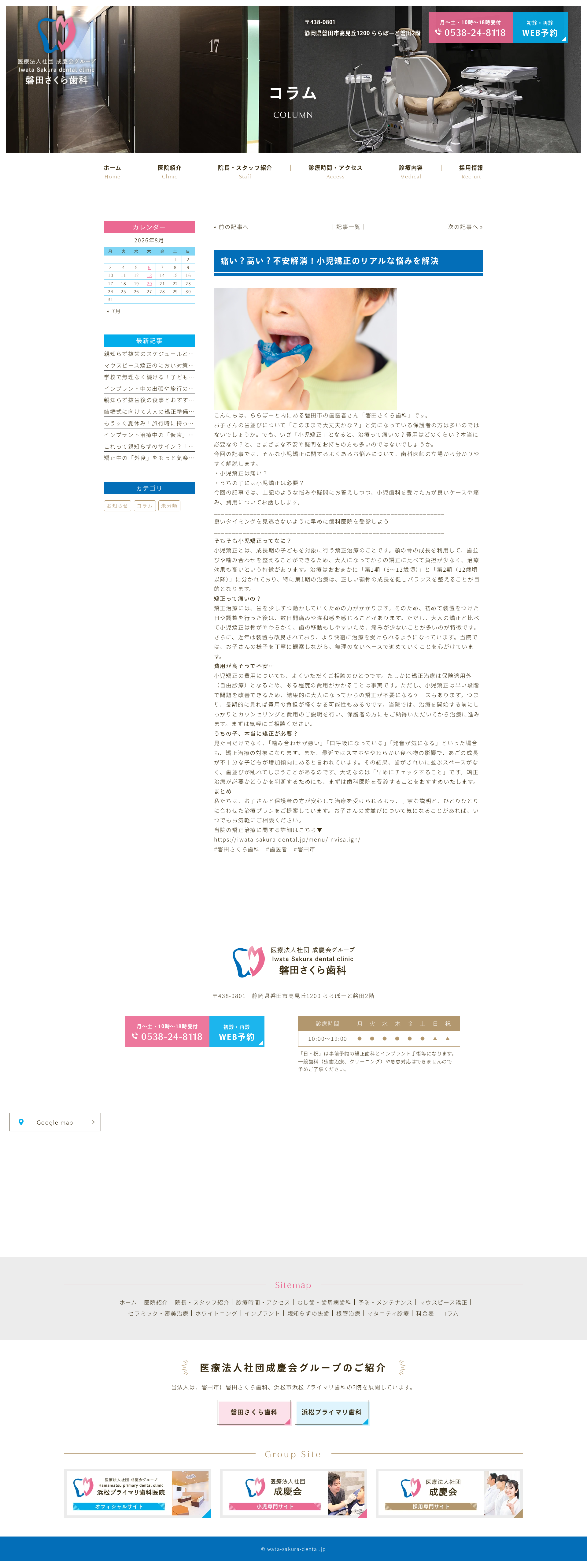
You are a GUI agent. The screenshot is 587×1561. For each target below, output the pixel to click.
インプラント (263, 1313)
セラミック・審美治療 (158, 1313)
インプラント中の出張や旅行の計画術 (155, 388)
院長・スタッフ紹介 (202, 1302)
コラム (145, 505)
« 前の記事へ (231, 226)
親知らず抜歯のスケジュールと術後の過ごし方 (167, 353)
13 (149, 275)
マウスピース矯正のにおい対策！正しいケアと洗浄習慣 (179, 365)
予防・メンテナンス (385, 1302)
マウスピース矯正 (443, 1302)
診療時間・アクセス (263, 1302)
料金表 (425, 1313)
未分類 (169, 505)
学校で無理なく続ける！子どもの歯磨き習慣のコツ (173, 377)
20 (149, 283)
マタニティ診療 (388, 1313)
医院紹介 (156, 1302)
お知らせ (117, 505)
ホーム (128, 1302)
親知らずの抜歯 (308, 1313)
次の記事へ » (465, 226)
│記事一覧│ (348, 226)
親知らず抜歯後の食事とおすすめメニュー (161, 400)
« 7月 (114, 311)
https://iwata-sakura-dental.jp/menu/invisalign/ (287, 839)
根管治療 (348, 1313)
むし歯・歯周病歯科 (324, 1302)
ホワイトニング (216, 1313)
